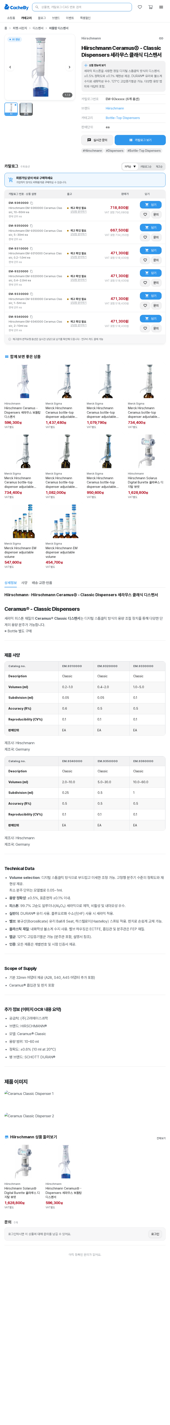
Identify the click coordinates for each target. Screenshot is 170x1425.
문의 (156, 214)
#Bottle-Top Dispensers (144, 150)
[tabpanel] (85, 856)
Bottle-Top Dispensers (123, 118)
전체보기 (161, 1138)
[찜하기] (145, 214)
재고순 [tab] (159, 166)
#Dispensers (115, 150)
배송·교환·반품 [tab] (42, 583)
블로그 (42, 18)
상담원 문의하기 (78, 211)
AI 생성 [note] (16, 40)
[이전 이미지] (10, 67)
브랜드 (56, 18)
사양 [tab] (24, 583)
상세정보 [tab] (10, 583)
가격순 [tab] (130, 166)
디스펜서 (38, 28)
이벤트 (70, 18)
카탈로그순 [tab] (145, 166)
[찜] (139, 7)
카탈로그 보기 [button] (143, 140)
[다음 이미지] (69, 67)
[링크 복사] (161, 38)
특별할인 (85, 18)
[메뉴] (161, 7)
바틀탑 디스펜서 (58, 28)
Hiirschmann (91, 38)
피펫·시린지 (20, 28)
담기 (153, 204)
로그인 (155, 1234)
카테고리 (26, 18)
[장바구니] (150, 7)
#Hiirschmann (92, 150)
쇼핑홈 (11, 18)
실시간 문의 (100, 140)
